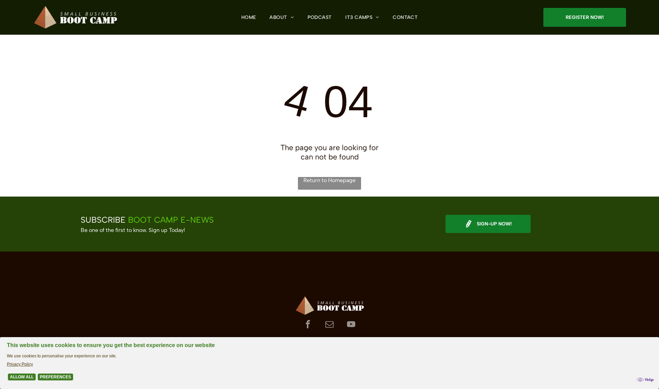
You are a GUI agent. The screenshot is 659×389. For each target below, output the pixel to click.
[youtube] (351, 325)
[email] (329, 325)
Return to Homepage (329, 180)
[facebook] (308, 325)
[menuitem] (248, 17)
